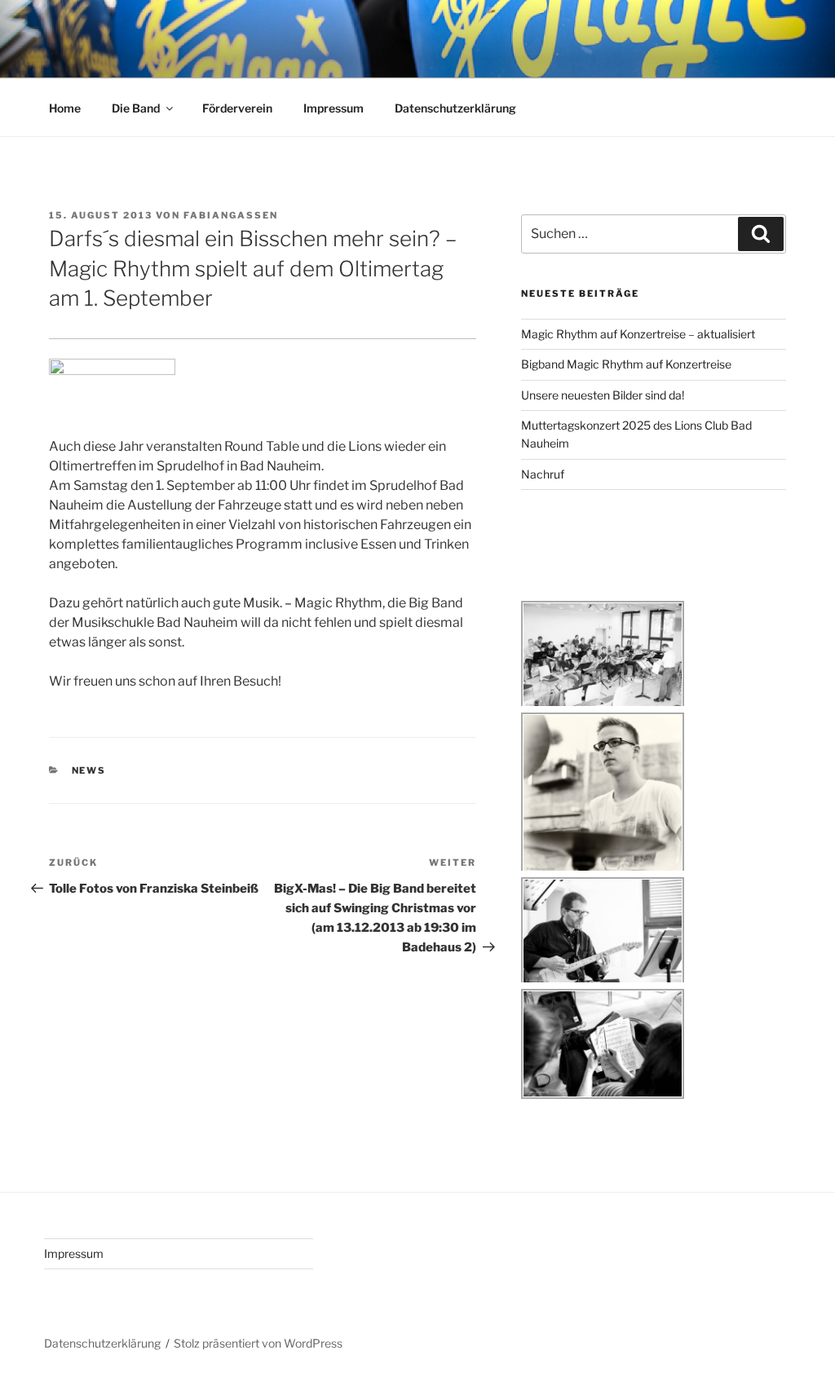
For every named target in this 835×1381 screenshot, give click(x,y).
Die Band (136, 108)
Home (65, 108)
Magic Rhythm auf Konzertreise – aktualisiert (638, 334)
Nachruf (542, 474)
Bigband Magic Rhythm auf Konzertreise (626, 364)
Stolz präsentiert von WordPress (258, 1343)
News (89, 770)
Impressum (333, 108)
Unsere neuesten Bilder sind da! (602, 395)
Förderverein (237, 108)
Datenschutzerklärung (455, 108)
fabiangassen (230, 215)
